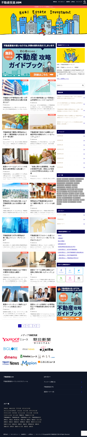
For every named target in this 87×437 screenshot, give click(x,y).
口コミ (59, 195)
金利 (59, 204)
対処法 (75, 195)
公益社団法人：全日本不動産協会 (67, 249)
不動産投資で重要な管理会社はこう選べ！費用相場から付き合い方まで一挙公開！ (70, 110)
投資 (59, 197)
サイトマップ (79, 1)
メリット (68, 185)
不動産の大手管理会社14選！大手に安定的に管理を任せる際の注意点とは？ (70, 97)
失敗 (70, 195)
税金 (70, 199)
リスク (74, 185)
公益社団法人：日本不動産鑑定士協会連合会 (71, 252)
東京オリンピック (67, 197)
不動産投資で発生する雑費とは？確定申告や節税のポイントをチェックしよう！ (70, 116)
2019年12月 (60, 149)
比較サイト (76, 197)
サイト (78, 181)
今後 (59, 193)
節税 (82, 199)
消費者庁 (60, 238)
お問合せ (73, 1)
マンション (60, 185)
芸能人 (59, 202)
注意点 (59, 199)
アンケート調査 (61, 214)
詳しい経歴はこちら (63, 78)
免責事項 (68, 1)
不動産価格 (70, 189)
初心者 (64, 193)
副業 (77, 193)
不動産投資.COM (11, 2)
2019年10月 (60, 158)
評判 (65, 202)
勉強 (82, 193)
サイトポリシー (61, 1)
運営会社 (55, 1)
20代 (59, 179)
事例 (80, 191)
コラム (72, 181)
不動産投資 (79, 189)
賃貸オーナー (72, 202)
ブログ (76, 183)
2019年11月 (60, 154)
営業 (65, 195)
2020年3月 (60, 136)
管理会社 (76, 199)
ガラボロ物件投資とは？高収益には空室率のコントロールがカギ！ (70, 103)
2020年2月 (60, 140)
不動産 (74, 187)
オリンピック (79, 179)
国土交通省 (61, 241)
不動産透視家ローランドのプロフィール (15, 381)
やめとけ (65, 179)
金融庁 (60, 235)
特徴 (65, 199)
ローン (68, 187)
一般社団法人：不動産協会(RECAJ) (68, 258)
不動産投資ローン (62, 191)
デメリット (69, 183)
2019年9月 (60, 163)
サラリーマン (61, 183)
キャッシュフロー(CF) (63, 181)
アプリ (71, 179)
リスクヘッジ (61, 187)
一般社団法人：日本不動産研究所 (67, 255)
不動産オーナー (61, 189)
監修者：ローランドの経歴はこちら (44, 6)
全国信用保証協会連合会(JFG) (66, 246)
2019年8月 (60, 167)
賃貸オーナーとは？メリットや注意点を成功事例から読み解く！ (70, 123)
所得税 (81, 195)
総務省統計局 (62, 244)
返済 (79, 202)
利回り (71, 193)
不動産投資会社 (72, 191)
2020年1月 (60, 145)
